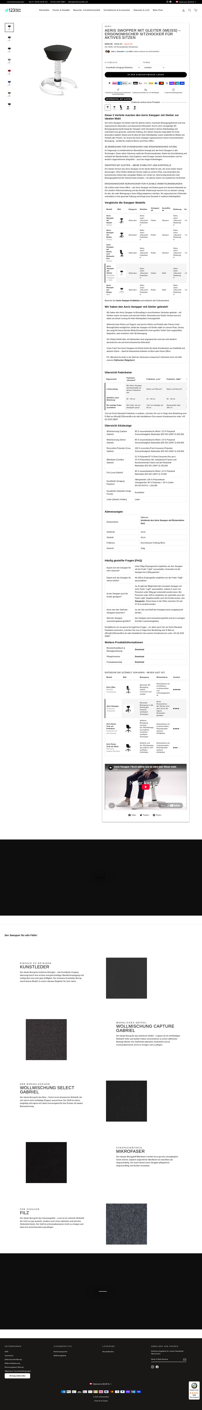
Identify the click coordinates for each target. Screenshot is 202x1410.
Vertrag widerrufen (17, 1376)
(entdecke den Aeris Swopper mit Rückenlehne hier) (162, 521)
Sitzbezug (111, 62)
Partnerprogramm (60, 1352)
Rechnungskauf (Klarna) (14, 1367)
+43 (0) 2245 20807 (58, 2)
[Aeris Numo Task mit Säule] (130, 748)
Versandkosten (108, 1352)
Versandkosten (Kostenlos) (127, 47)
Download (139, 649)
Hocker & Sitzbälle (61, 10)
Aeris (108, 26)
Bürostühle (44, 10)
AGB (6, 1352)
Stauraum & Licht (141, 10)
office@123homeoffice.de (78, 2)
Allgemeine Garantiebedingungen (18, 1371)
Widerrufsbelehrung (12, 1363)
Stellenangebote (60, 1355)
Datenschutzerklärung (13, 1359)
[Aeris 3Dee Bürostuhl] (130, 690)
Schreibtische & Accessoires (117, 10)
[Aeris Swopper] (130, 708)
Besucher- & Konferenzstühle (86, 10)
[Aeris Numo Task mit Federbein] (130, 729)
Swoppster (140, 601)
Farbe (146, 62)
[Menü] (198, 1382)
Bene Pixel (158, 10)
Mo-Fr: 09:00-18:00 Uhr (38, 2)
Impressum (9, 1355)
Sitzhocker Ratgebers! (124, 360)
